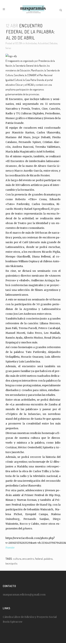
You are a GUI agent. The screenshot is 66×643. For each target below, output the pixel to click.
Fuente (10, 547)
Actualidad (43, 43)
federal (39, 558)
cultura (17, 558)
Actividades (31, 43)
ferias (8, 48)
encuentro (28, 558)
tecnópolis (11, 563)
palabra (48, 558)
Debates (53, 43)
